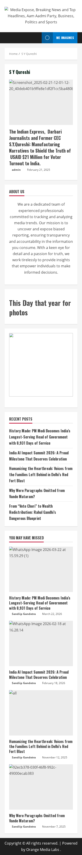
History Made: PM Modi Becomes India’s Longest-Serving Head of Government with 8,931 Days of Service (39, 437)
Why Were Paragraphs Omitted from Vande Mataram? (37, 818)
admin (16, 170)
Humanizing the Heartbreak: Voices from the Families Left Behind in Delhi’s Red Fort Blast (40, 474)
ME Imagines (65, 37)
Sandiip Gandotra (24, 614)
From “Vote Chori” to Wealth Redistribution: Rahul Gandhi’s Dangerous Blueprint (32, 512)
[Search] (37, 37)
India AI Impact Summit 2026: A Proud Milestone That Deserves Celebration (39, 674)
